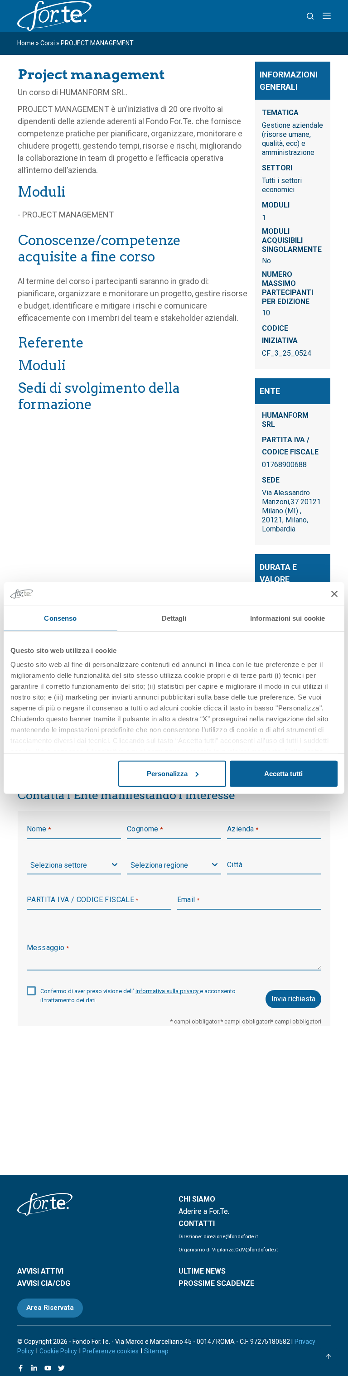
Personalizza (167, 773)
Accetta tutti (283, 773)
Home (25, 43)
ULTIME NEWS (202, 1271)
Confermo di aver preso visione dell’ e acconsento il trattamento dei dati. (138, 996)
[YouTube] (47, 1368)
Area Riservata (50, 1308)
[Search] (310, 16)
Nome (39, 829)
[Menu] (327, 16)
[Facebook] (20, 1368)
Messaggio (48, 947)
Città (234, 864)
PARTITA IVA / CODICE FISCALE (83, 899)
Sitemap (156, 1351)
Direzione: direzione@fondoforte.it (218, 1237)
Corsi (47, 43)
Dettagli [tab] (174, 618)
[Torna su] (328, 1356)
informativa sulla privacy (167, 991)
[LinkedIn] (34, 1368)
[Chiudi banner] (334, 593)
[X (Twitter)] (61, 1368)
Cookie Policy (58, 1351)
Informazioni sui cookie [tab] (287, 618)
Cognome (145, 829)
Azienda (242, 829)
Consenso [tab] (60, 618)
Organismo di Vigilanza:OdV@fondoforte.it (228, 1250)
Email (188, 899)
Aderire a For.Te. (204, 1211)
